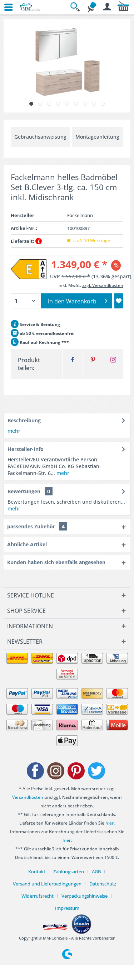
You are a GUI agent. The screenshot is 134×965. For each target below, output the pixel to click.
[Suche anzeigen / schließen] (76, 7)
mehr (14, 430)
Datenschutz (102, 883)
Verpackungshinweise (84, 896)
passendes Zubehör (36, 526)
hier (109, 823)
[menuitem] (5, 7)
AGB (96, 871)
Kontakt (36, 871)
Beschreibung (24, 420)
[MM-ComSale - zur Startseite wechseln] (30, 7)
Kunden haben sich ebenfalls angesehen (56, 562)
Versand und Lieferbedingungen (47, 883)
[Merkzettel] (92, 7)
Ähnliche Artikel (27, 544)
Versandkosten (27, 797)
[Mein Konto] (107, 7)
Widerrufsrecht (37, 896)
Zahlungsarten (68, 871)
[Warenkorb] (123, 7)
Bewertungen (24, 491)
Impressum (67, 908)
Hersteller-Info (26, 449)
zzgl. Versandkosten (102, 285)
